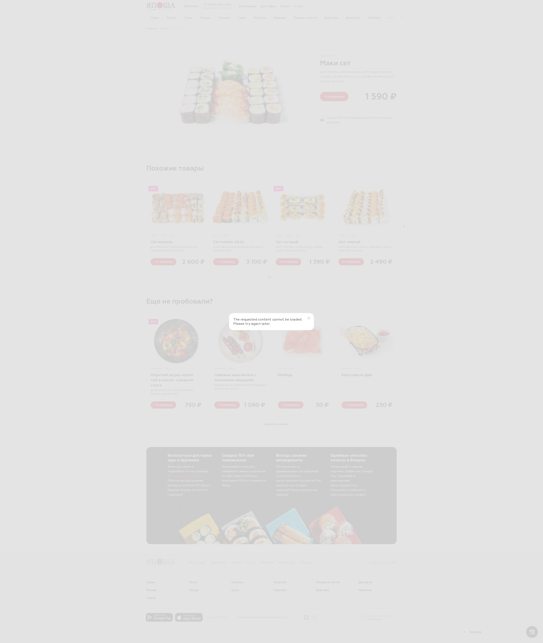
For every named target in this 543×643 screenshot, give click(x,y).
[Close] (309, 318)
